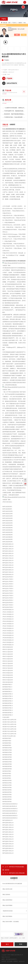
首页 (9, 22)
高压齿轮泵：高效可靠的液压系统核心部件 (15, 114)
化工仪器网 (9, 961)
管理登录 (15, 961)
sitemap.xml (22, 961)
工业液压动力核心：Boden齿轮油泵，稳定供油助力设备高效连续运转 (15, 117)
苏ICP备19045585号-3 (11, 959)
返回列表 (7, 870)
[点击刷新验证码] (18, 934)
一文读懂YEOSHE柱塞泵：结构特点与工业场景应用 (15, 107)
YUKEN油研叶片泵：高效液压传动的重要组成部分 (15, 111)
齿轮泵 (20, 22)
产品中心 (4, 19)
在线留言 (12, 124)
